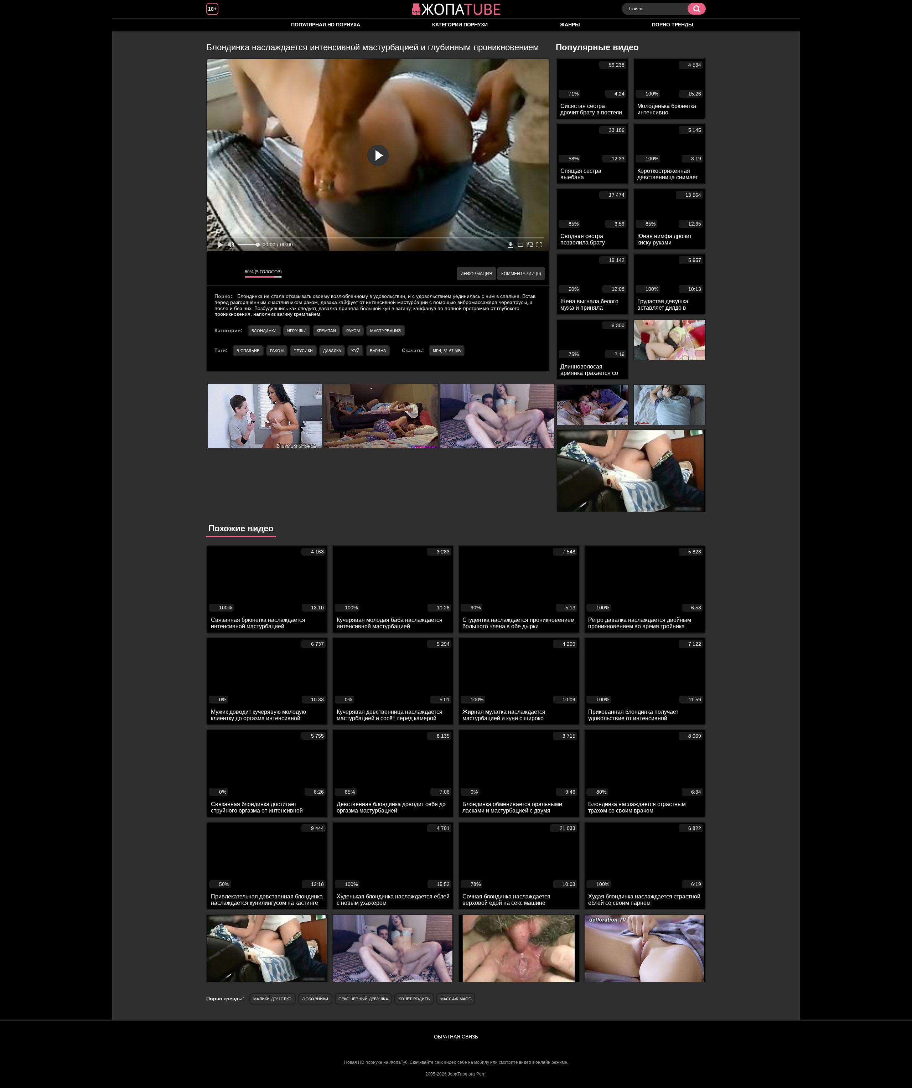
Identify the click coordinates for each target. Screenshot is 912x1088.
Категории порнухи (460, 24)
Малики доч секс (272, 999)
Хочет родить (414, 999)
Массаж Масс (455, 999)
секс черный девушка (363, 999)
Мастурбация (385, 331)
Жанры (570, 24)
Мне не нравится (234, 273)
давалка (332, 351)
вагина (378, 351)
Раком (353, 331)
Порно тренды (672, 24)
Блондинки (264, 331)
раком (277, 351)
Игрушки (296, 331)
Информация (476, 273)
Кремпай (326, 331)
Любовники (315, 999)
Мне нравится (218, 273)
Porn (481, 1074)
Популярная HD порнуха (325, 24)
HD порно (218, 25)
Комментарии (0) (521, 273)
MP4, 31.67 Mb (447, 351)
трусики (303, 351)
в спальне (248, 351)
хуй (355, 351)
